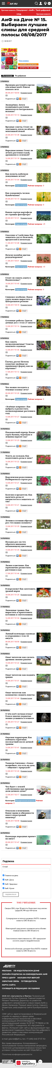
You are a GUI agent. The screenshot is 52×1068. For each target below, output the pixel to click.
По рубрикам (20, 76)
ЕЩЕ (24, 99)
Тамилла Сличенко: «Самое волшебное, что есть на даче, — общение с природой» (20, 765)
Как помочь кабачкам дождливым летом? (16, 175)
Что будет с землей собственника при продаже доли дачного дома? (19, 788)
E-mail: (5, 867)
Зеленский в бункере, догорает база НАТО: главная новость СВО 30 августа (26, 950)
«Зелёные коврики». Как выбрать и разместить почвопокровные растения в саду (20, 410)
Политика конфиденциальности (17, 1054)
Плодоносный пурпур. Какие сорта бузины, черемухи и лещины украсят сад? (20, 434)
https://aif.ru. (36, 1050)
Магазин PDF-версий (28, 978)
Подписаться (10, 894)
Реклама (6, 971)
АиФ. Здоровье (11, 884)
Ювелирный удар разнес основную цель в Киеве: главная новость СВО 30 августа (26, 929)
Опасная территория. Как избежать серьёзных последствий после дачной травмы (19, 740)
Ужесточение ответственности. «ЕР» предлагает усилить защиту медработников (26, 939)
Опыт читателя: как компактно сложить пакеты (20, 693)
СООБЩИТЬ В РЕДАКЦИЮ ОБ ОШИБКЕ (21, 988)
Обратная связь (10, 981)
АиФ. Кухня (9, 888)
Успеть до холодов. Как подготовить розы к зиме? (19, 456)
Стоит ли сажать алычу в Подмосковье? (18, 278)
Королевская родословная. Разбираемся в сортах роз (19, 478)
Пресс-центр (8, 978)
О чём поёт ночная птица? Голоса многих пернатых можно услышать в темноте (19, 716)
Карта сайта (9, 985)
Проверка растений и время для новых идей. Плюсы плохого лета (19, 87)
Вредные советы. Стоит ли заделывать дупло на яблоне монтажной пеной (20, 129)
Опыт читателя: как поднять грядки (20, 676)
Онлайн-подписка (28, 64)
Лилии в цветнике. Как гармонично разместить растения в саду (18, 567)
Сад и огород (21, 186)
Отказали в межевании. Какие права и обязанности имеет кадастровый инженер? (19, 814)
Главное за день (11, 875)
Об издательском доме (26, 971)
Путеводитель (29, 981)
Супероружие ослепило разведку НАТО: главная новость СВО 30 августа (26, 919)
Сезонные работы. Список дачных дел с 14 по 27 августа (20, 321)
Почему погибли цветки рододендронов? (17, 256)
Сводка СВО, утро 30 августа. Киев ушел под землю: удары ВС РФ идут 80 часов (26, 909)
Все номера (24, 61)
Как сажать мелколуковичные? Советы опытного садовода (19, 344)
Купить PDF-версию (28, 68)
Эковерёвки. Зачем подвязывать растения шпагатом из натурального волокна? (19, 108)
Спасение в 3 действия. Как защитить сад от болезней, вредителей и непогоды (19, 237)
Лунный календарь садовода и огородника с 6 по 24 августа (20, 635)
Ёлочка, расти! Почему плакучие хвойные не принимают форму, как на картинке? (19, 365)
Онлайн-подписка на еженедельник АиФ (24, 974)
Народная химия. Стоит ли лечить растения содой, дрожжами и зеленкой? (19, 152)
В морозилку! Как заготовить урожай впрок (20, 589)
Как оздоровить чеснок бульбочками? (17, 194)
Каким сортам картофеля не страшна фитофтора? (18, 213)
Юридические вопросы (25, 801)
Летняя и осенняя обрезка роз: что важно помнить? (18, 521)
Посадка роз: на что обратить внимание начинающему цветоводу (18, 544)
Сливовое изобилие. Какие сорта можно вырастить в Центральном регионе (19, 299)
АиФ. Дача (9, 880)
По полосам (7, 76)
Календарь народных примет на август (20, 837)
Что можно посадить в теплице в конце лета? (17, 388)
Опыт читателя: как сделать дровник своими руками (19, 658)
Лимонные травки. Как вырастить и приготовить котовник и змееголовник (19, 612)
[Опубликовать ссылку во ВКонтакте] (17, 99)
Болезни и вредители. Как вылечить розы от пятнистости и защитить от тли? (19, 498)
